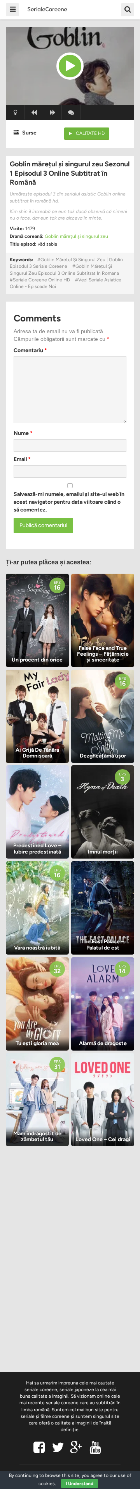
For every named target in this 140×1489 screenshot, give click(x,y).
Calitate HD (90, 133)
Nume (23, 433)
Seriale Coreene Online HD (41, 280)
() (71, 112)
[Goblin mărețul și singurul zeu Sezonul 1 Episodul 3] (70, 66)
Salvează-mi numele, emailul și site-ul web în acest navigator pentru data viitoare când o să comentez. (69, 502)
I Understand (79, 1483)
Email (22, 459)
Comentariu (30, 350)
